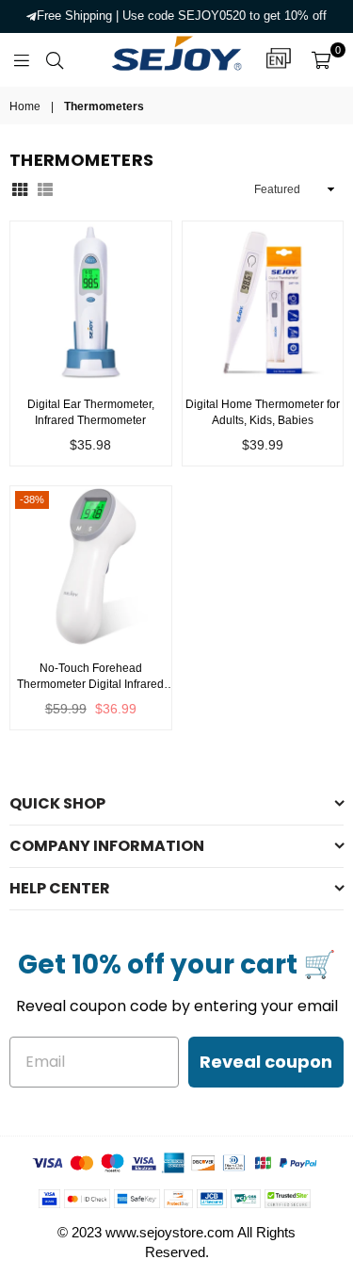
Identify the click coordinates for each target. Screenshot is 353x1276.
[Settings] (278, 59)
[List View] (45, 188)
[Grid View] (19, 188)
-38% (32, 499)
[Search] (55, 59)
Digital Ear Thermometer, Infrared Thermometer (90, 412)
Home (24, 106)
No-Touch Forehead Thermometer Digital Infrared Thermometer (90, 677)
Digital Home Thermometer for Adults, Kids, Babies (262, 412)
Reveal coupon (266, 1061)
